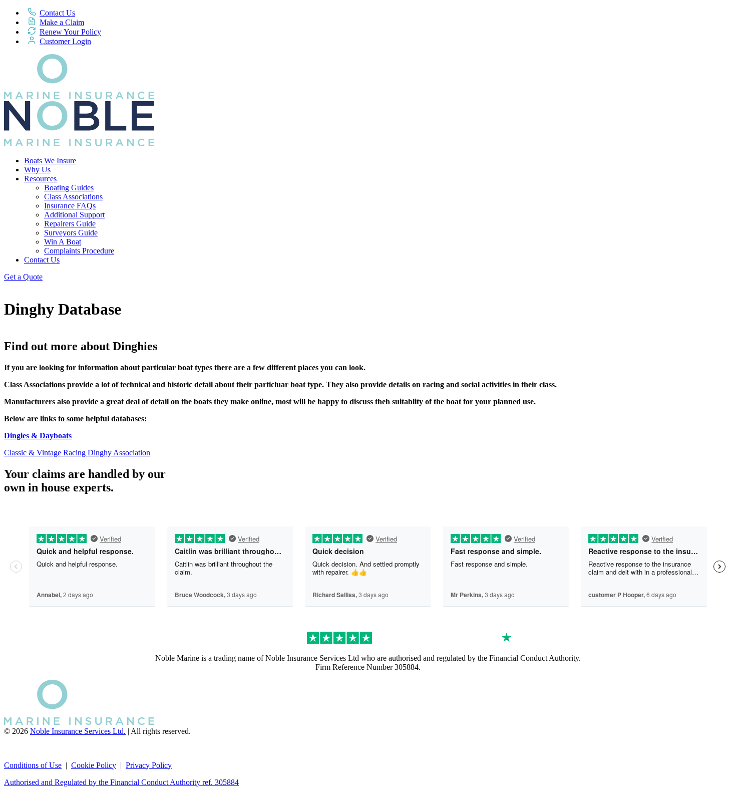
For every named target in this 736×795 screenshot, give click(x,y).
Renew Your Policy (70, 32)
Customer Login (65, 41)
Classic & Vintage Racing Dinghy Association (77, 452)
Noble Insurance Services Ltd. (78, 731)
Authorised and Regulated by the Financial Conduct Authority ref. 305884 (121, 782)
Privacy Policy (149, 765)
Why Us (37, 169)
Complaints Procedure (79, 250)
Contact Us (57, 13)
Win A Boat (62, 241)
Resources (40, 178)
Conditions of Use (33, 765)
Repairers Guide (70, 223)
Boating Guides (69, 187)
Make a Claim (62, 22)
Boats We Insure (50, 160)
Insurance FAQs (70, 205)
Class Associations (73, 196)
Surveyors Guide (71, 232)
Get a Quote (23, 277)
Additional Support (74, 214)
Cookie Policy (93, 765)
